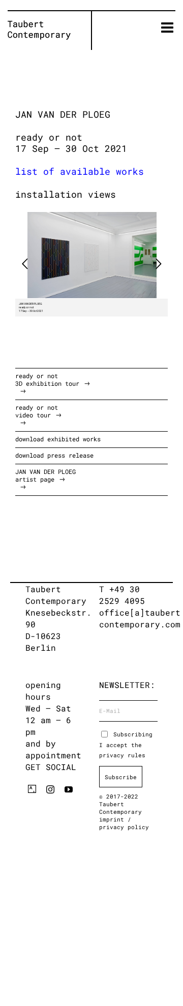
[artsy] (32, 789)
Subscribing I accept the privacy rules (125, 744)
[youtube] (69, 789)
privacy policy (124, 827)
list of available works (79, 171)
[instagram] (50, 789)
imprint (113, 819)
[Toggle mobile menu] (168, 27)
